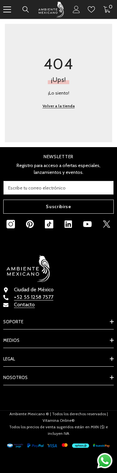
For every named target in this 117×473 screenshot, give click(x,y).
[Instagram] (11, 224)
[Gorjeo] (106, 224)
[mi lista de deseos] (91, 9)
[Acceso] (76, 9)
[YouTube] (87, 224)
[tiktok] (49, 224)
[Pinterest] (30, 224)
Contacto (24, 304)
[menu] (7, 9)
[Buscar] (26, 9)
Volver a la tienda (59, 105)
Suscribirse (58, 206)
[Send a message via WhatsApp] (105, 461)
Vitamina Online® (59, 420)
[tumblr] (68, 224)
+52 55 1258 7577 (33, 297)
